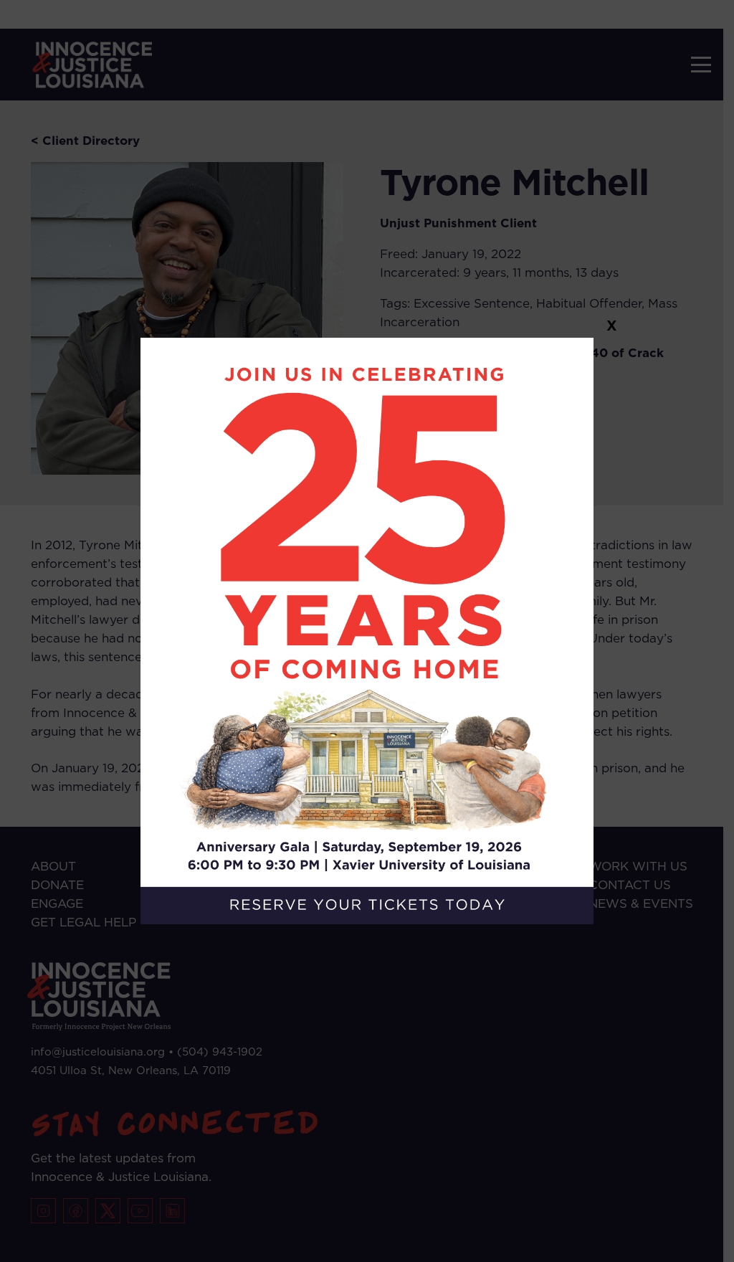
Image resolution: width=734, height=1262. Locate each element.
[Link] (367, 631)
